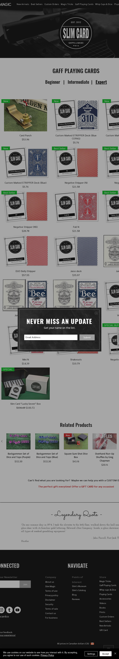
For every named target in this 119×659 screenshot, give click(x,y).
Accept (105, 653)
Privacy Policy (47, 655)
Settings (91, 653)
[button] (96, 313)
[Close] (115, 654)
